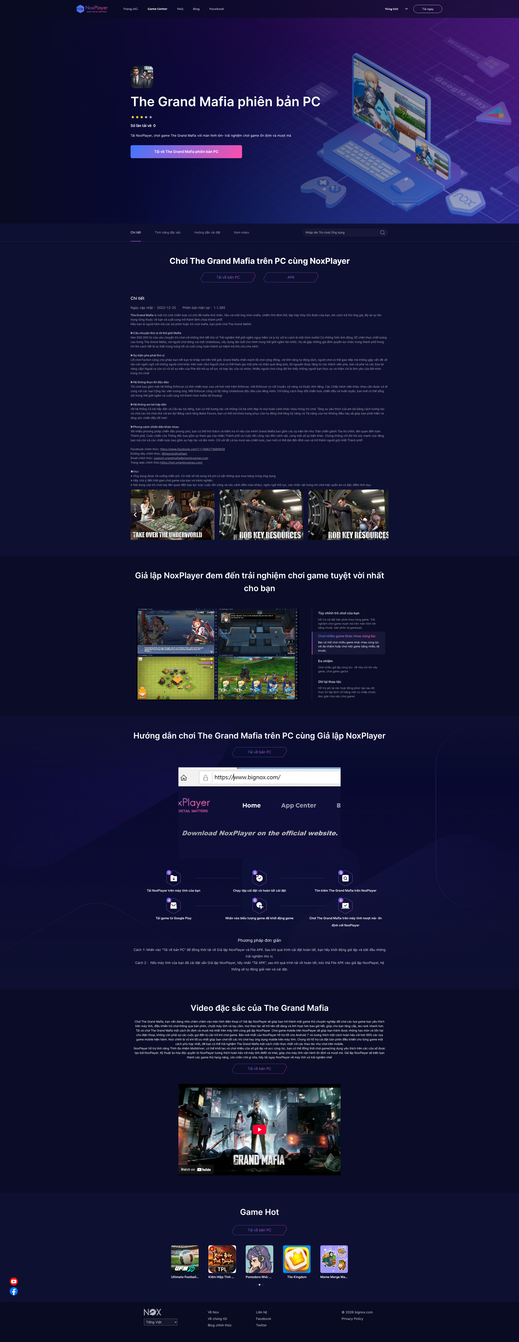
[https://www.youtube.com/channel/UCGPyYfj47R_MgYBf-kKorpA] (14, 1281)
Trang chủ (130, 9)
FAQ (180, 9)
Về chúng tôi (217, 1319)
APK (291, 277)
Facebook (216, 9)
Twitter (261, 1325)
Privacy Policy (352, 1319)
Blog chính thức (220, 1325)
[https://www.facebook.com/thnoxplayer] (14, 1291)
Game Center (157, 9)
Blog (196, 9)
